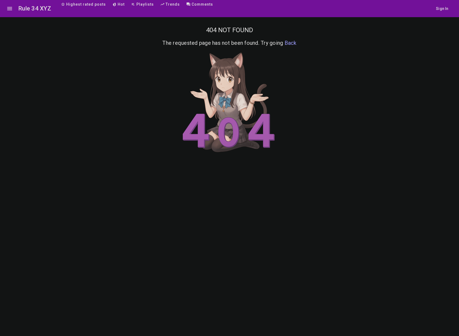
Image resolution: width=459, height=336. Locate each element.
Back (291, 43)
